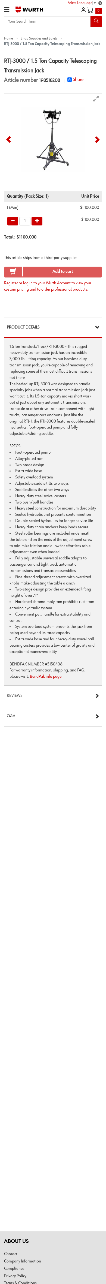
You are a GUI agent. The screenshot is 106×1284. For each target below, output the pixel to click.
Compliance (14, 1269)
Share (78, 79)
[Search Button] (96, 21)
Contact (10, 1254)
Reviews (14, 696)
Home (8, 38)
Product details (23, 327)
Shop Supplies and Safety (39, 38)
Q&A (11, 716)
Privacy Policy (15, 1276)
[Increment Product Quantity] (37, 221)
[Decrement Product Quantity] (12, 221)
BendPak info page (45, 676)
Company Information (22, 1261)
